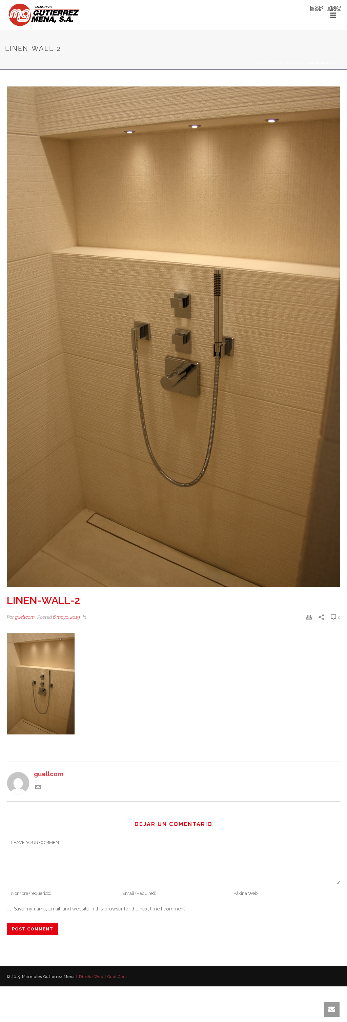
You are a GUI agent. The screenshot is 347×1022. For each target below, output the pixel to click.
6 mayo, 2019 (66, 617)
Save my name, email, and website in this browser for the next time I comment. (100, 908)
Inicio (260, 63)
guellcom (25, 617)
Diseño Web (91, 977)
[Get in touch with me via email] (38, 787)
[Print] (309, 617)
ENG (334, 8)
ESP (317, 8)
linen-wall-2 (287, 63)
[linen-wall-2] (173, 336)
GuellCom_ (118, 977)
